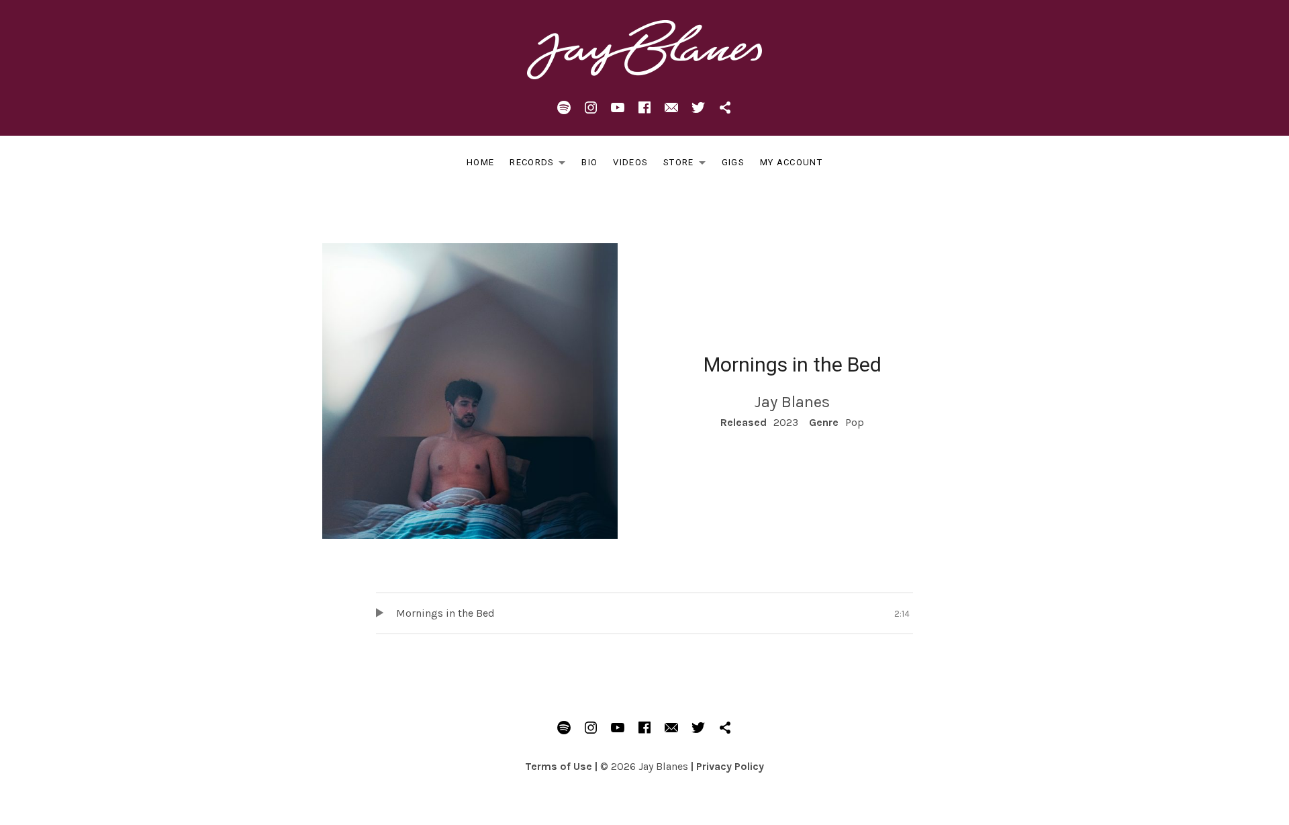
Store (688, 165)
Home (480, 162)
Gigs (733, 162)
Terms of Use (558, 766)
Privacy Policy (730, 766)
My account (791, 162)
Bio (589, 162)
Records (541, 165)
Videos (630, 162)
